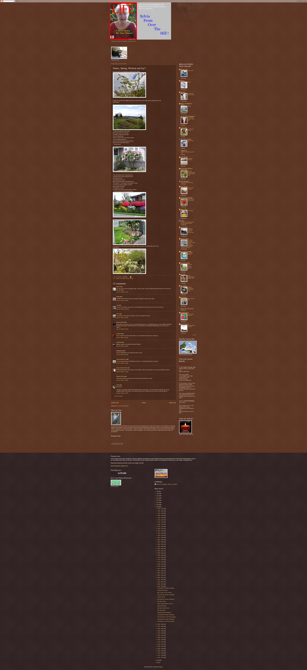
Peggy (118, 296)
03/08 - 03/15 (161, 637)
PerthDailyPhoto (185, 312)
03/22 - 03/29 (161, 633)
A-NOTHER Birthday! (190, 253)
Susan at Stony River (121, 367)
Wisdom (131, 278)
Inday (117, 385)
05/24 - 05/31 (161, 577)
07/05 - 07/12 (161, 564)
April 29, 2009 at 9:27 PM (122, 292)
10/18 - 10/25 (161, 531)
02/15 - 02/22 (161, 644)
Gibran (118, 278)
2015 (157, 493)
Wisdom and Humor (161, 605)
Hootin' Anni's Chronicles (187, 308)
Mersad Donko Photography (188, 116)
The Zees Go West (185, 263)
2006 (157, 662)
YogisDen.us (184, 150)
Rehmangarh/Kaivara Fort (191, 326)
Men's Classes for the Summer (164, 592)
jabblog (183, 80)
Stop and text (190, 70)
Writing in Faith (184, 238)
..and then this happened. (191, 314)
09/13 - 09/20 (161, 542)
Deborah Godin (120, 376)
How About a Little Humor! (163, 608)
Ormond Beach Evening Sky (187, 182)
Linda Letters (184, 127)
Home (144, 403)
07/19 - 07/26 (161, 559)
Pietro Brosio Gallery (186, 139)
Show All (194, 334)
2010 (157, 504)
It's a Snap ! (184, 286)
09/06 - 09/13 (161, 544)
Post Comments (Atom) (123, 405)
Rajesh (118, 286)
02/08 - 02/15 (161, 646)
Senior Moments (185, 181)
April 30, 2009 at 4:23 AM (122, 346)
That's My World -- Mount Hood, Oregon (166, 617)
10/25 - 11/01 (161, 528)
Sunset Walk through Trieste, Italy (191, 119)
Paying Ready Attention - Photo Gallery (187, 169)
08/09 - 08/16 (161, 553)
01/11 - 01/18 (161, 655)
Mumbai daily (184, 69)
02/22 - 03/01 (161, 642)
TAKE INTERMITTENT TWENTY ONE (191, 277)
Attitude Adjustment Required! (164, 612)
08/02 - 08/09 (161, 555)
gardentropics (184, 227)
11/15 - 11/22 (161, 522)
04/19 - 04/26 (161, 624)
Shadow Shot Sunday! (162, 590)
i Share (182, 220)
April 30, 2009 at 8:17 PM (122, 393)
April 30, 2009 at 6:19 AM (122, 363)
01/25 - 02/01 (161, 650)
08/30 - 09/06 (161, 546)
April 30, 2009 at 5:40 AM (122, 354)
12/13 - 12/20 (161, 513)
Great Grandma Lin (121, 359)
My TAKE (183, 274)
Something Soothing (190, 159)
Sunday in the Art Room (191, 188)
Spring (127, 278)
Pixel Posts (183, 297)
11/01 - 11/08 (161, 526)
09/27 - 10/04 (161, 537)
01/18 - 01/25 (161, 653)
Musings (183, 92)
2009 (157, 506)
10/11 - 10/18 (161, 533)
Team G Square (184, 324)
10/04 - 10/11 (161, 535)
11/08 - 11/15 (161, 524)
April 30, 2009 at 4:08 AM (122, 337)
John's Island (184, 209)
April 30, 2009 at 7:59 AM (122, 380)
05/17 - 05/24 (161, 579)
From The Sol (184, 186)
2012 (157, 500)
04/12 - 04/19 (161, 626)
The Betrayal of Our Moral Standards (165, 621)
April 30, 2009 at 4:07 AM (122, 329)
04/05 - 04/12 (161, 628)
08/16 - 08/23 (161, 550)
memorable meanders (186, 251)
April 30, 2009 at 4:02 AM (122, 317)
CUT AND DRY (184, 157)
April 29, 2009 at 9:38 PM (122, 300)
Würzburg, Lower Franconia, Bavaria (190, 266)
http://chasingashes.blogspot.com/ (119, 465)
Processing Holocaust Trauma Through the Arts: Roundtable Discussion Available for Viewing (188, 243)
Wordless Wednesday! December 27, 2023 (191, 289)
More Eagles (190, 210)
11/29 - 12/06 (161, 517)
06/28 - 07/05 (161, 566)
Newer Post (115, 403)
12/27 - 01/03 (161, 508)
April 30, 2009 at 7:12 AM (122, 371)
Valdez (189, 106)
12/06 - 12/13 (161, 515)
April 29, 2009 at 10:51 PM (122, 309)
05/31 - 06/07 (161, 575)
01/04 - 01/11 (161, 657)
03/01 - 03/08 (161, 639)
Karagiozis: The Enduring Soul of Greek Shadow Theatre (187, 223)
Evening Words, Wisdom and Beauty (165, 588)
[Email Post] (131, 276)
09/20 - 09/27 (161, 539)
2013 (157, 498)
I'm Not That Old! (161, 597)
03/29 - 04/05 (161, 630)
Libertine (118, 333)
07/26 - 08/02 (161, 557)
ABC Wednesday (161, 610)
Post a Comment (119, 396)
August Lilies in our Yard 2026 (191, 200)
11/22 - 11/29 (161, 519)
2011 (157, 502)
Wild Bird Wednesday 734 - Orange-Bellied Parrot (191, 173)
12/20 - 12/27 (161, 511)
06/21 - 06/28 (161, 568)
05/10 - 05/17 (161, 581)
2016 (157, 491)
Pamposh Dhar (120, 322)
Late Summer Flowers (191, 130)
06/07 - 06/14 (161, 573)
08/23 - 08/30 (161, 548)
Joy (121, 278)
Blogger (160, 666)
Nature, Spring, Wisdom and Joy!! (165, 603)
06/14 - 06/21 (161, 570)
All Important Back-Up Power (191, 94)
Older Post (172, 403)
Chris (117, 313)
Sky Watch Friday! (161, 601)
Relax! (189, 82)
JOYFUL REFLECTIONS (187, 198)
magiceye (118, 342)
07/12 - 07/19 (161, 562)
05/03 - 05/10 (161, 584)
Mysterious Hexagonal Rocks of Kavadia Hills (190, 230)
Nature (123, 278)
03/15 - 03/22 (161, 635)
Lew (117, 305)
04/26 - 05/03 (161, 586)
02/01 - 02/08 (161, 648)
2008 (157, 660)
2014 (157, 495)
